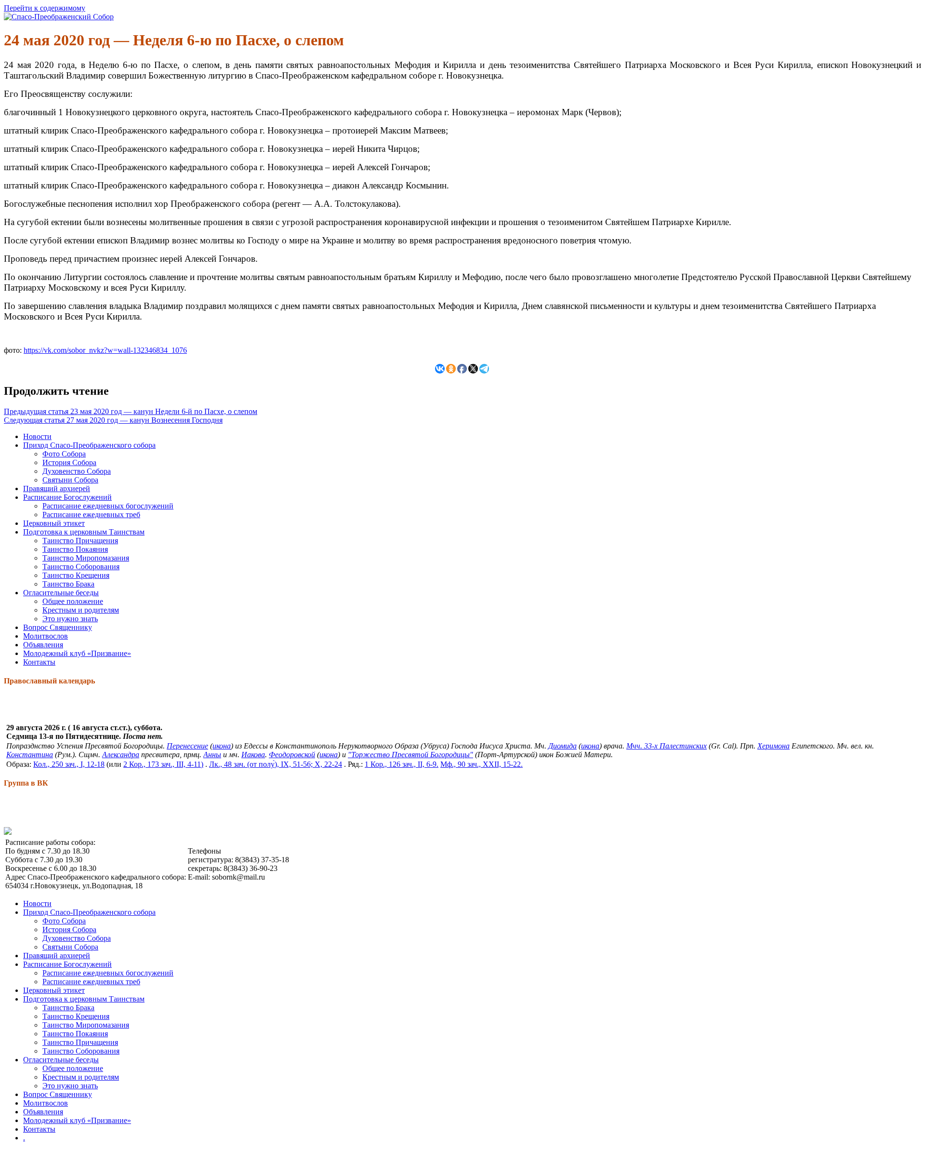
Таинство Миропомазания (85, 558)
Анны (212, 754)
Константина (29, 754)
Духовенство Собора (76, 471)
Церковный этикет (54, 523)
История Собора (69, 462)
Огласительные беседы (61, 592)
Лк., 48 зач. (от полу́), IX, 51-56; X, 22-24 (275, 764)
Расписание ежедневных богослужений (107, 506)
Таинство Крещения (75, 575)
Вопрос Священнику (57, 627)
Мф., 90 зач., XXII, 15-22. (481, 764)
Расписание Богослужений (67, 497)
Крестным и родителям (80, 610)
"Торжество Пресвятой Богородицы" (410, 754)
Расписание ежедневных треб (91, 514)
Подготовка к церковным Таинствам (84, 532)
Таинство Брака (68, 584)
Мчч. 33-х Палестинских (666, 746)
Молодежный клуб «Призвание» (77, 653)
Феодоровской (292, 754)
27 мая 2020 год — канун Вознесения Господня (113, 420)
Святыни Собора (70, 480)
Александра (120, 754)
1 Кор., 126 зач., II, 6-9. (401, 764)
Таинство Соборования (80, 566)
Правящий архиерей (56, 488)
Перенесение (187, 746)
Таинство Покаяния (75, 549)
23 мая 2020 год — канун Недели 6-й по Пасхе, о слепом (130, 411)
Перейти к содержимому (44, 8)
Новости (37, 436)
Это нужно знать (70, 619)
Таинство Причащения (80, 540)
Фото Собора (64, 454)
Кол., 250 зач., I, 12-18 (69, 764)
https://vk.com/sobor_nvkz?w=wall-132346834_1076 (105, 350)
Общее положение (72, 601)
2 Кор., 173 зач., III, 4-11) (163, 764)
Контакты (39, 662)
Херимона (773, 746)
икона (221, 746)
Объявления (43, 645)
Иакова (253, 754)
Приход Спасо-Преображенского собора (89, 445)
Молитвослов (45, 636)
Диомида (562, 746)
